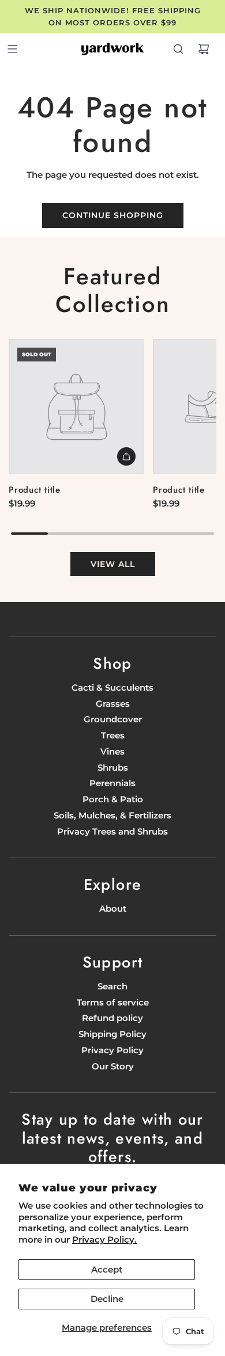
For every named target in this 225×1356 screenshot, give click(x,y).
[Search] (178, 49)
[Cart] (203, 49)
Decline (107, 1298)
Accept (106, 1269)
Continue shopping (112, 215)
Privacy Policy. (104, 1239)
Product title (35, 489)
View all (113, 564)
